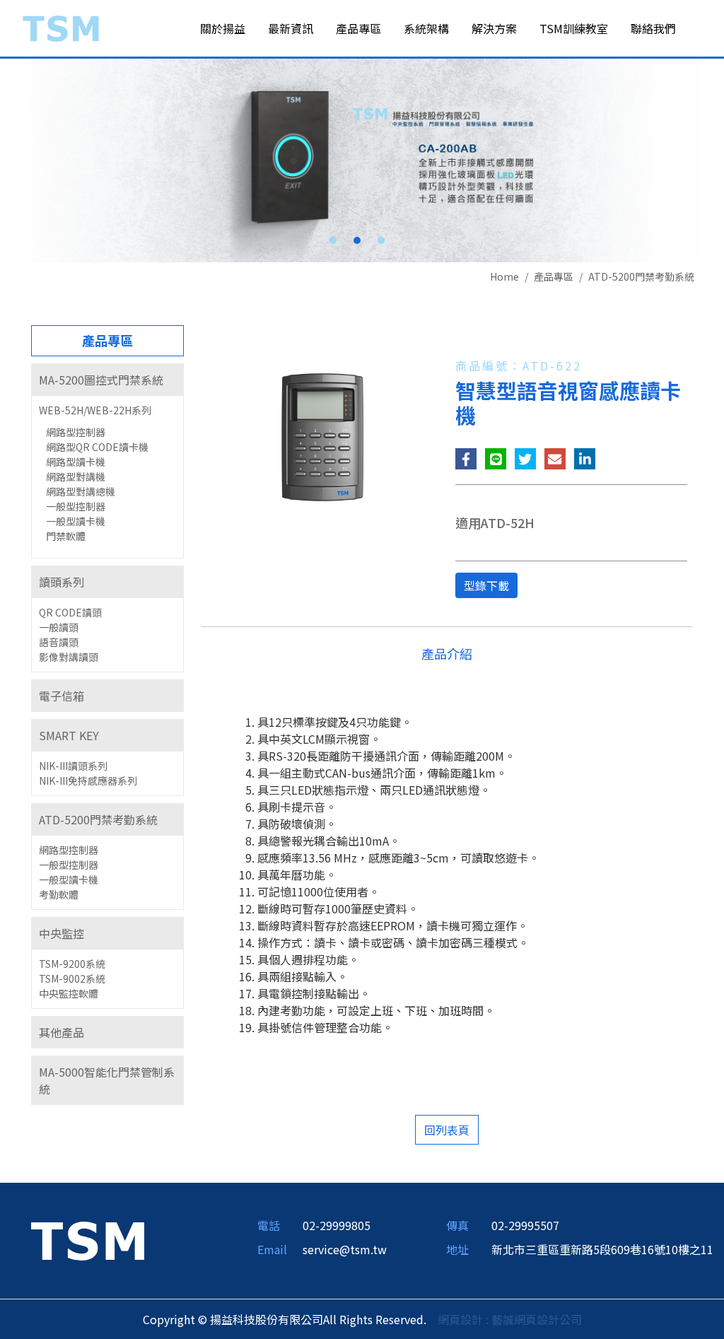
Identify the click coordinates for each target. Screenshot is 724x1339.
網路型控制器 (75, 432)
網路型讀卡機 (75, 462)
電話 (268, 1225)
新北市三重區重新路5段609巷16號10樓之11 (602, 1249)
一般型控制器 (75, 506)
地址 (457, 1249)
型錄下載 (486, 585)
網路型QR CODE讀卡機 (97, 447)
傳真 (457, 1225)
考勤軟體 (58, 894)
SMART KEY (69, 735)
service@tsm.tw (345, 1249)
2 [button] (357, 240)
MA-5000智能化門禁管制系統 (107, 1080)
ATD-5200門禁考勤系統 (641, 276)
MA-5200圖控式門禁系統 (101, 379)
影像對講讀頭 (68, 657)
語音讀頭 (58, 642)
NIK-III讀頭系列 (73, 766)
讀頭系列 (61, 581)
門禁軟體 (66, 536)
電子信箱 (61, 695)
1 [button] (333, 240)
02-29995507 (525, 1225)
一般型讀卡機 (75, 521)
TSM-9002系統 (72, 978)
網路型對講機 (75, 476)
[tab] (107, 379)
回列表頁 (446, 1129)
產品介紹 (446, 653)
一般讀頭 (58, 627)
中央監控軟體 (68, 993)
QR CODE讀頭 (70, 612)
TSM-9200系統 (72, 964)
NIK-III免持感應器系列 (88, 780)
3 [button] (381, 240)
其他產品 (61, 1032)
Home (504, 276)
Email (272, 1249)
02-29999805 (336, 1225)
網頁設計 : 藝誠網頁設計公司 (510, 1319)
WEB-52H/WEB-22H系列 (95, 410)
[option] (362, 160)
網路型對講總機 (80, 491)
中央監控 (61, 933)
